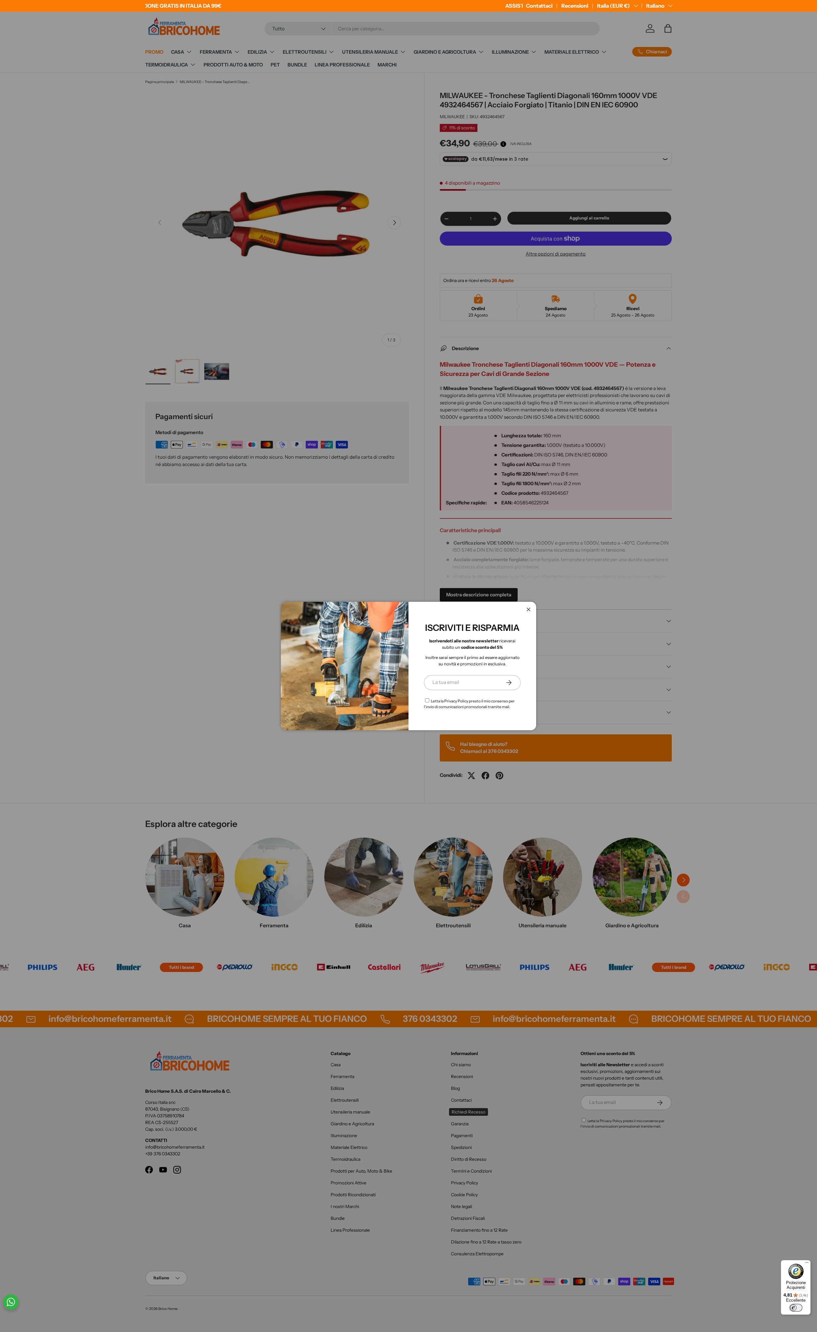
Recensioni (574, 6)
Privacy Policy (456, 701)
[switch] (796, 1308)
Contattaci (539, 6)
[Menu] (807, 1264)
